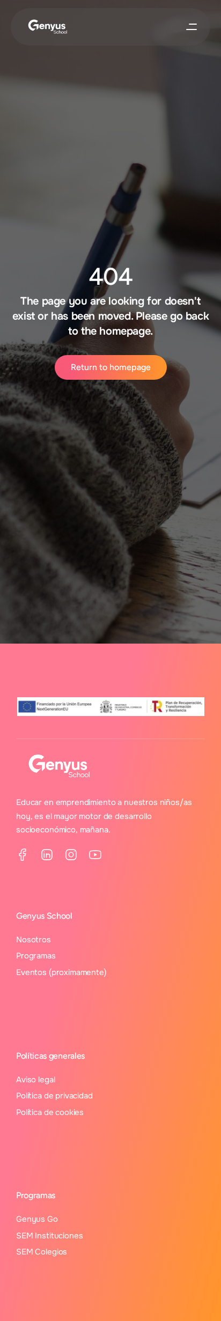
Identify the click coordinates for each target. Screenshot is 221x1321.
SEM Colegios (41, 1251)
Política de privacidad (54, 1095)
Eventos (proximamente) (61, 972)
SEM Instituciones (49, 1235)
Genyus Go (37, 1219)
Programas (36, 955)
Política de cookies (50, 1112)
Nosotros (33, 939)
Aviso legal (35, 1079)
